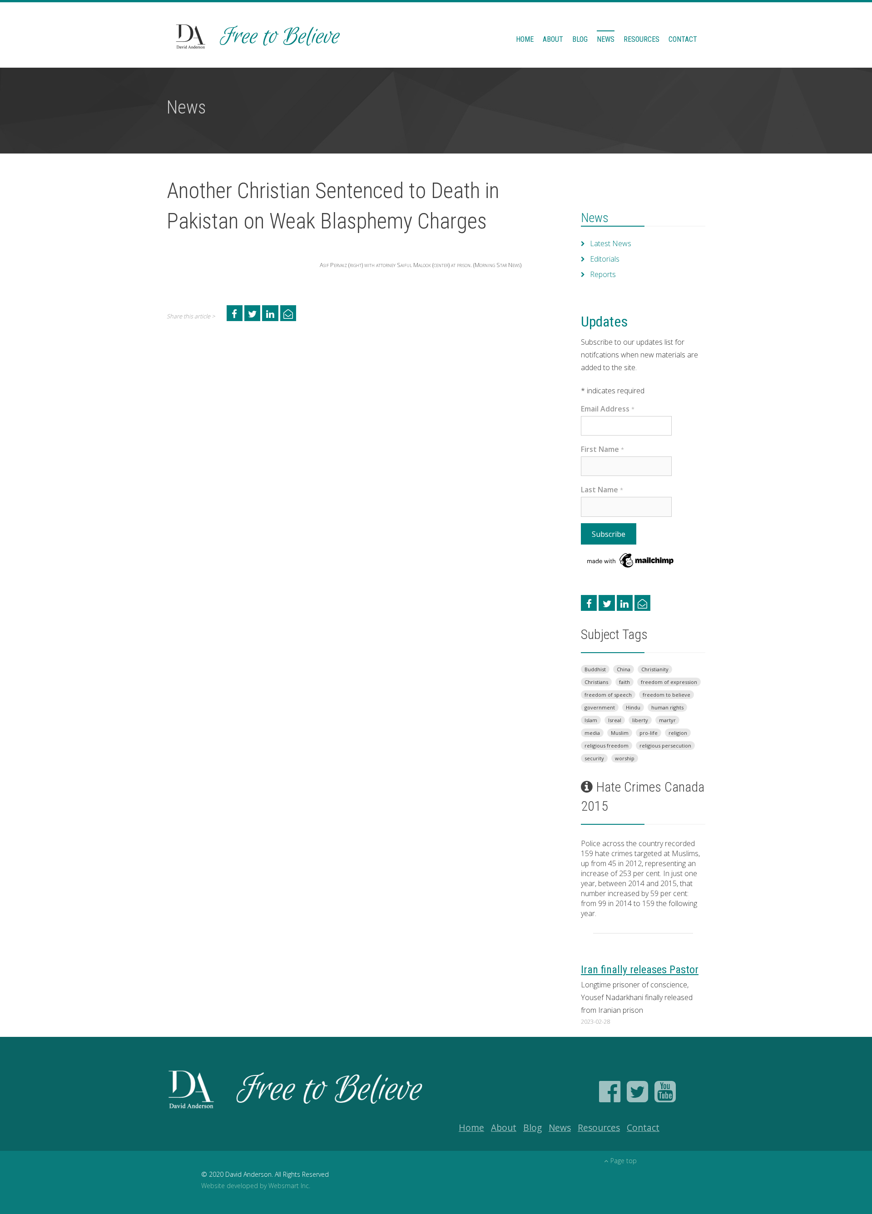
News (605, 39)
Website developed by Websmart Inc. (255, 1185)
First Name (602, 449)
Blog (580, 39)
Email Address (607, 409)
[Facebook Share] (235, 313)
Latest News (610, 243)
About (553, 39)
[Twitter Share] (252, 313)
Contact (683, 39)
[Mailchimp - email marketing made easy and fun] (631, 560)
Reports (603, 274)
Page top (623, 1160)
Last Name (602, 490)
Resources (641, 39)
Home (525, 39)
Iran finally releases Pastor (640, 969)
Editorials (604, 259)
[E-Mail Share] (288, 313)
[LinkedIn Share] (270, 313)
